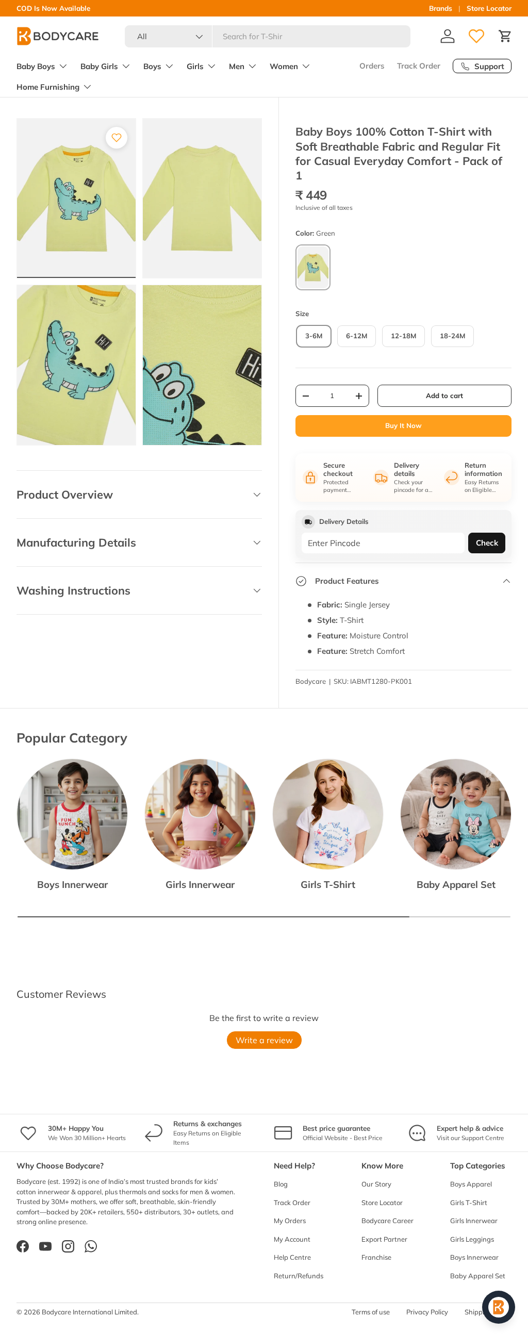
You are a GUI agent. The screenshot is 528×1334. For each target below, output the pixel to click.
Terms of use (371, 1312)
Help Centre (292, 1257)
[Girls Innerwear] (200, 814)
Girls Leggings (472, 1239)
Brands (440, 8)
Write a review (264, 1040)
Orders (372, 66)
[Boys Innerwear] (72, 814)
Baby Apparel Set (456, 884)
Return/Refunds (298, 1276)
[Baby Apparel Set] (456, 814)
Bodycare (310, 681)
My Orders (290, 1220)
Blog (281, 1184)
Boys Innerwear (72, 884)
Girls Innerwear (200, 884)
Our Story (376, 1184)
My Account (292, 1239)
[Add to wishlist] (116, 137)
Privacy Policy (427, 1312)
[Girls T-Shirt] (328, 814)
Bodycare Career (387, 1220)
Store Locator (489, 8)
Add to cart (444, 395)
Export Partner (384, 1239)
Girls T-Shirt (328, 884)
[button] (505, 36)
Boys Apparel (471, 1184)
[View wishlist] (476, 36)
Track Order (418, 66)
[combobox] (268, 36)
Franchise (376, 1257)
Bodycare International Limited (89, 1312)
